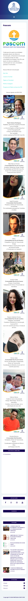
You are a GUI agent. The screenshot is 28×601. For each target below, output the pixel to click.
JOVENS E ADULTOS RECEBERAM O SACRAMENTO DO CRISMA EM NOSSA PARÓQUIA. (17, 528)
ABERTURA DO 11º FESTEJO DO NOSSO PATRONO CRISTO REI (16, 537)
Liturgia (14, 583)
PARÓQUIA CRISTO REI (19, 597)
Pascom (14, 588)
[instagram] (16, 502)
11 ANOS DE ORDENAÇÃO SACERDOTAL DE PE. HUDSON (17, 568)
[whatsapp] (11, 502)
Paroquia (14, 585)
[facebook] (5, 502)
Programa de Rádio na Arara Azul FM (12, 87)
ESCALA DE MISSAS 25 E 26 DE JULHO (17, 543)
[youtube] (22, 502)
